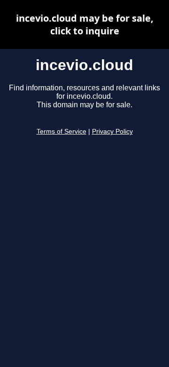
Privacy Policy (112, 131)
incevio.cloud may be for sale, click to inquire (85, 24)
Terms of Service (61, 131)
